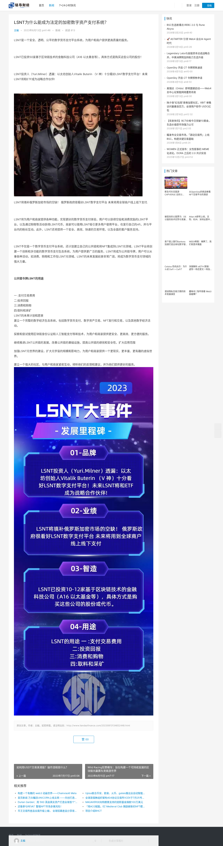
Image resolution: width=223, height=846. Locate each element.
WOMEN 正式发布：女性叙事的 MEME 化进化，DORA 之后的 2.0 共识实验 (188, 151)
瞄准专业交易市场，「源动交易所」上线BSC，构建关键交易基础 (188, 136)
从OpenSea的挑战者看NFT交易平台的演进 (200, 193)
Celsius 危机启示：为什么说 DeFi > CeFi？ (176, 268)
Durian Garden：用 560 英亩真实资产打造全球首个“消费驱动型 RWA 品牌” (48, 802)
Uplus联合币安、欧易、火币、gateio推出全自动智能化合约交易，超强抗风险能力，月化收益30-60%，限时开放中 (115, 793)
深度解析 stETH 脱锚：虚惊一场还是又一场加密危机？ (200, 268)
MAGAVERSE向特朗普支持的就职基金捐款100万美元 (114, 802)
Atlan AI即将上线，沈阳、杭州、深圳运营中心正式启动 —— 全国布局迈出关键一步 (200, 218)
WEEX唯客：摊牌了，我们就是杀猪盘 (200, 243)
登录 (189, 5)
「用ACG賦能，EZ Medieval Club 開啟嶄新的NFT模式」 (115, 806)
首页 (41, 5)
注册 (196, 5)
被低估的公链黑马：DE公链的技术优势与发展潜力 (175, 218)
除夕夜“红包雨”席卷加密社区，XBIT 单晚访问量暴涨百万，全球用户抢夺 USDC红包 (189, 106)
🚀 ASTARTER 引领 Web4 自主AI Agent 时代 (189, 40)
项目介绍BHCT (93, 810)
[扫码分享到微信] (129, 840)
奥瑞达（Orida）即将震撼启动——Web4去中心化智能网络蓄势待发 (189, 90)
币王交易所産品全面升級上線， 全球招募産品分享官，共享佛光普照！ (48, 810)
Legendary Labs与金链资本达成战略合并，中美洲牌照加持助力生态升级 (188, 55)
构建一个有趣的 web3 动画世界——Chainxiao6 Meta (47, 793)
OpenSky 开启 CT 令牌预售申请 (184, 77)
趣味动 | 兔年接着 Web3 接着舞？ (200, 292)
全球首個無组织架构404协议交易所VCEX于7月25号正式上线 (115, 797)
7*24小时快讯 (67, 5)
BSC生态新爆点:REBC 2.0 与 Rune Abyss (186, 26)
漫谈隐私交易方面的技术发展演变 (175, 292)
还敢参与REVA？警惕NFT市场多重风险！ (40, 806)
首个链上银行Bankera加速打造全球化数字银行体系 (175, 243)
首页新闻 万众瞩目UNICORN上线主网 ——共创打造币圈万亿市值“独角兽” (48, 797)
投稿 (209, 5)
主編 (16, 30)
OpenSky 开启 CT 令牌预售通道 (184, 67)
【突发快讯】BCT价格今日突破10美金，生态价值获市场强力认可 (189, 122)
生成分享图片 (115, 840)
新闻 (51, 5)
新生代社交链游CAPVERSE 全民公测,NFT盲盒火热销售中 (175, 193)
